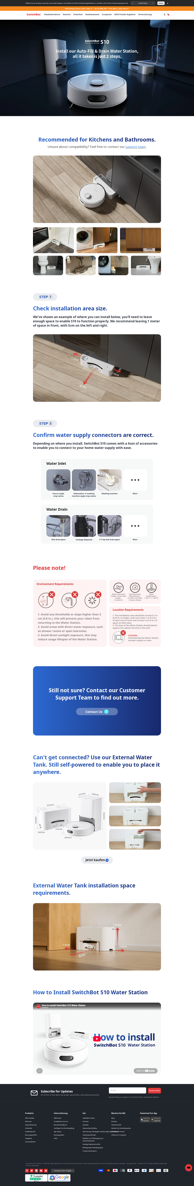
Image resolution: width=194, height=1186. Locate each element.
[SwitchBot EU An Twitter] (31, 1170)
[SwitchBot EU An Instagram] (36, 1170)
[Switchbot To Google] (59, 1181)
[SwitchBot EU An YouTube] (41, 1170)
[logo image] (33, 14)
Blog (112, 1118)
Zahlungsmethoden (89, 1135)
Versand (85, 1121)
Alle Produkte (29, 1118)
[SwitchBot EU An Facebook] (27, 1170)
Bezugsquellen (59, 1135)
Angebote (28, 1138)
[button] (145, 1119)
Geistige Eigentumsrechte (91, 1144)
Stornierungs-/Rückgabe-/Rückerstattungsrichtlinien (100, 1132)
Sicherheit (28, 1128)
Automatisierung (30, 1125)
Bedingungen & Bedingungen (93, 1148)
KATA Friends (120, 14)
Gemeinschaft (116, 1125)
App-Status (57, 1132)
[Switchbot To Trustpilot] (36, 1181)
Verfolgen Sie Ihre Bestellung (64, 1128)
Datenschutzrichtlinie (90, 1128)
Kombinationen (30, 1132)
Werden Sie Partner (118, 1132)
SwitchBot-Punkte (89, 1118)
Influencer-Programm (118, 1135)
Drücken (114, 1121)
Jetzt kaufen (95, 860)
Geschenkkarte (30, 1142)
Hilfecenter (57, 1118)
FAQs (55, 1138)
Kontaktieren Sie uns (61, 1121)
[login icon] (164, 14)
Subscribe (154, 1091)
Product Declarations (90, 1151)
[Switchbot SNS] (46, 1170)
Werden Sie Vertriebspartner (121, 1128)
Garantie (85, 1125)
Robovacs (28, 1121)
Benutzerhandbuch (60, 1125)
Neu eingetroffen (31, 1135)
